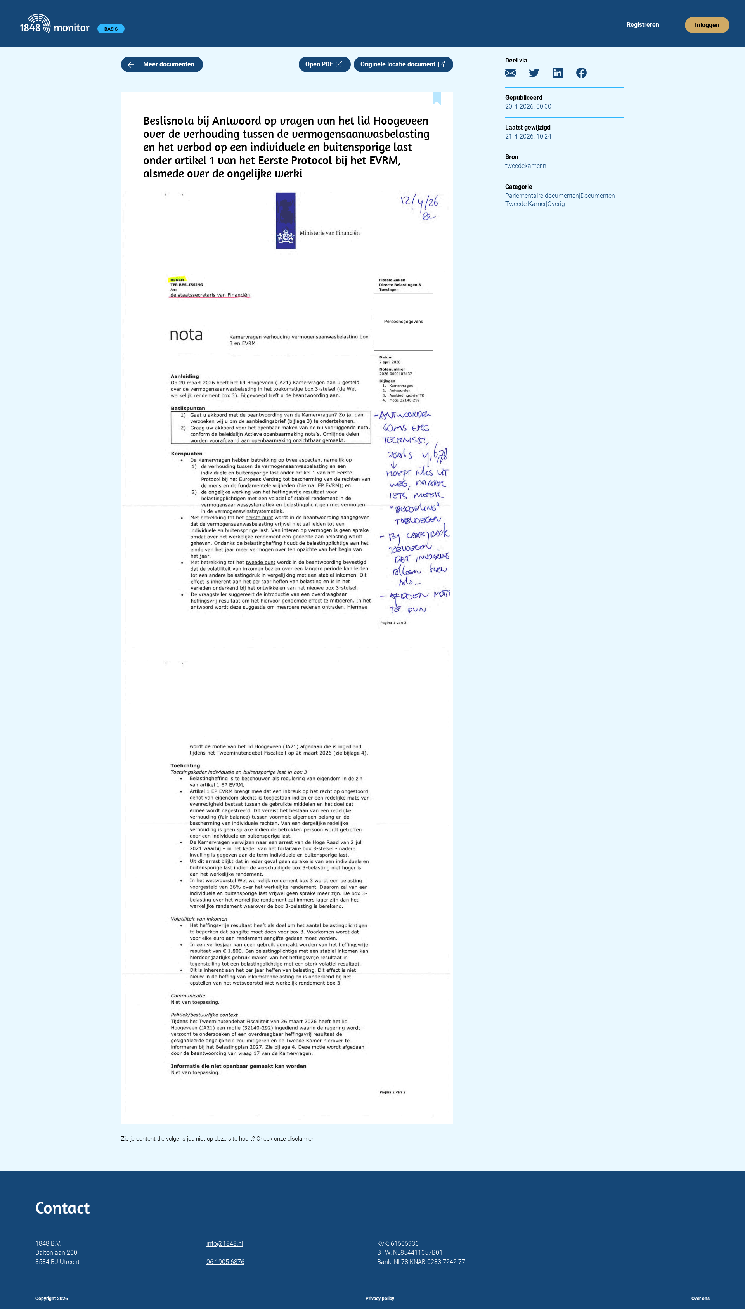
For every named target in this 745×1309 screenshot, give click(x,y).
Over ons (700, 1298)
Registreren (643, 24)
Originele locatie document (399, 64)
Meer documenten (168, 64)
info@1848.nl (224, 1243)
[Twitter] (540, 74)
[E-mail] (516, 74)
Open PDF (320, 64)
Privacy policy (380, 1298)
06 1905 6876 (225, 1262)
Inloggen (707, 25)
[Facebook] (587, 74)
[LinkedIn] (564, 74)
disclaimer (300, 1138)
